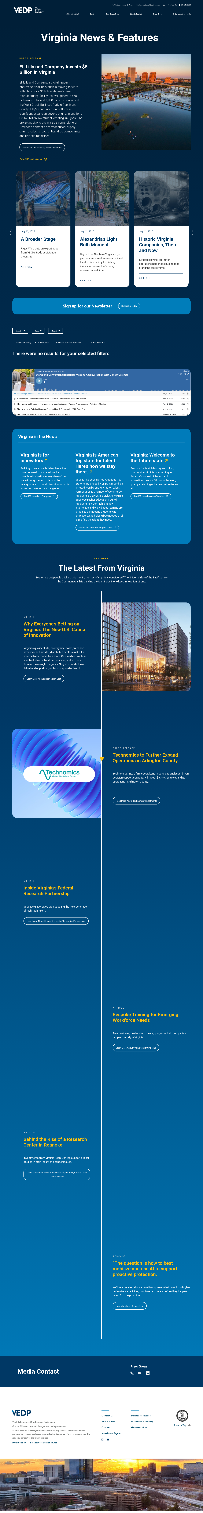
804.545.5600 (186, 5)
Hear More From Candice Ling (129, 1306)
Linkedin (103, 1439)
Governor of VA (139, 1427)
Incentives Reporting (142, 1421)
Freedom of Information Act (43, 1443)
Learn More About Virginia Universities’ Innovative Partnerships (56, 921)
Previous (10, 230)
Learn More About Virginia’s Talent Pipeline (136, 1048)
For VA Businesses (119, 5)
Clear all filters (98, 342)
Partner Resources (141, 1416)
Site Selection (136, 14)
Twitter (109, 1439)
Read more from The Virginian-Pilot (95, 527)
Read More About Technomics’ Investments (136, 801)
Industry (19, 331)
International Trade (182, 14)
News (131, 5)
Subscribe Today (129, 306)
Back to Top (180, 1425)
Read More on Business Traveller (149, 496)
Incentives (157, 14)
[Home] (29, 10)
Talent (92, 14)
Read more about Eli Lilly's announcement (42, 147)
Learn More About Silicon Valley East (44, 679)
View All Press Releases (30, 159)
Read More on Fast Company (37, 496)
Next (192, 230)
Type (37, 331)
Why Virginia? (72, 14)
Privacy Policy (19, 1443)
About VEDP (109, 1421)
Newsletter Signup (111, 1433)
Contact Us (172, 5)
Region (54, 331)
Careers (106, 1427)
